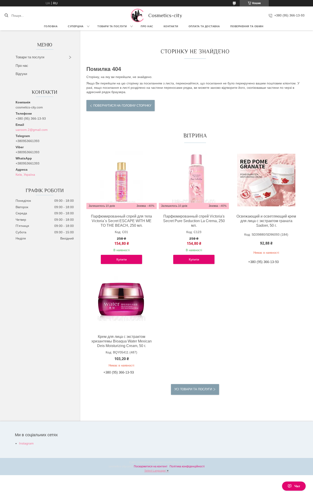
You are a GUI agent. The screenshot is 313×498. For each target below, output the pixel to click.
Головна (51, 26)
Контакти (171, 26)
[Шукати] (6, 15)
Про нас (147, 26)
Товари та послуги (112, 26)
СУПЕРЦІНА (76, 26)
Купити (121, 259)
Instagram (26, 443)
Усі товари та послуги (193, 389)
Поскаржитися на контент (150, 466)
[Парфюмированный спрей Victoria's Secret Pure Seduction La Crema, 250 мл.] (194, 180)
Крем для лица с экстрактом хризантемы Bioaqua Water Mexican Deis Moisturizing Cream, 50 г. (121, 341)
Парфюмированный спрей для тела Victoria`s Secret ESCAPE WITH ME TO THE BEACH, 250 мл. (121, 220)
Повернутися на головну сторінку (122, 105)
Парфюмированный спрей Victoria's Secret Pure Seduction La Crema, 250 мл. (194, 220)
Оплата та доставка (204, 26)
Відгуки (21, 74)
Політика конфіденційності (187, 466)
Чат (297, 486)
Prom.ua (178, 462)
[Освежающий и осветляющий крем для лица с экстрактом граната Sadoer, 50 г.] (266, 180)
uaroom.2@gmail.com (32, 130)
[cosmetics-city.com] (137, 15)
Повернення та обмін (247, 26)
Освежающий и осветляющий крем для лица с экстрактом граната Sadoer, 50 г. (266, 220)
